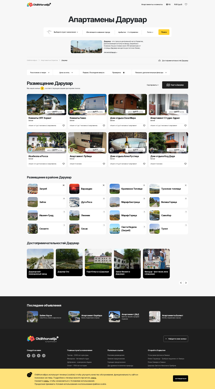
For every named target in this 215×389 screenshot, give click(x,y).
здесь (93, 378)
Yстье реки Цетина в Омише (159, 355)
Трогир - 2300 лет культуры (77, 355)
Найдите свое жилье (177, 339)
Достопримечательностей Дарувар (175, 61)
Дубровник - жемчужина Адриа (79, 362)
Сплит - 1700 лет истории (77, 366)
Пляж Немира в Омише (157, 362)
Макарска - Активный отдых (78, 359)
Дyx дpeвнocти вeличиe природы (120, 366)
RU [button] (169, 4)
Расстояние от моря (38, 72)
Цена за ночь (64, 72)
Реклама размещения (116, 355)
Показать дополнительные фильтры (149, 72)
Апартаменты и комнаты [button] (152, 4)
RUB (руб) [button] (178, 4)
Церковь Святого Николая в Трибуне (162, 366)
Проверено (116, 72)
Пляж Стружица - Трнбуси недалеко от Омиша (166, 359)
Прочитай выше (110, 52)
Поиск (164, 32)
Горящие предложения (116, 362)
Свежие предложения (116, 359)
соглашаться (180, 378)
